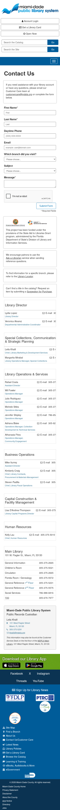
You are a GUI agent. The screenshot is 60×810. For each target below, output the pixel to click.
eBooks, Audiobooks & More (20, 765)
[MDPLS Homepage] (30, 8)
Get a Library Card (31, 27)
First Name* (11, 107)
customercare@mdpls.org (19, 94)
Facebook (16, 673)
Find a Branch (12, 731)
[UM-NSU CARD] (45, 706)
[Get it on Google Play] (34, 665)
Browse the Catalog (15, 756)
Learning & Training (15, 761)
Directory (6, 804)
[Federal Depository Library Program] (15, 697)
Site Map (10, 727)
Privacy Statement (10, 790)
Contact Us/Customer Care (19, 739)
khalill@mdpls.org (17, 632)
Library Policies (13, 748)
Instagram (43, 673)
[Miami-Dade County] (30, 775)
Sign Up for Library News (31, 690)
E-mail (48, 313)
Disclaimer (7, 793)
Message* (10, 177)
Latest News (11, 744)
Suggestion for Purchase (39, 291)
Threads (21, 681)
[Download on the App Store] (11, 665)
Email (7, 142)
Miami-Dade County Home (14, 786)
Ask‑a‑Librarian (13, 258)
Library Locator (25, 276)
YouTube (38, 681)
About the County (9, 797)
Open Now (31, 33)
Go (52, 42)
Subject (8, 166)
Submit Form (46, 205)
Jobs (4, 807)
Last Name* (11, 119)
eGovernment (12, 769)
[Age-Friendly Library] (15, 718)
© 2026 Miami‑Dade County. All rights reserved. (30, 782)
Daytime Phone (13, 131)
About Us (10, 735)
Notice (7, 800)
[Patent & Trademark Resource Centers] (45, 697)
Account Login (30, 21)
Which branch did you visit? (20, 154)
